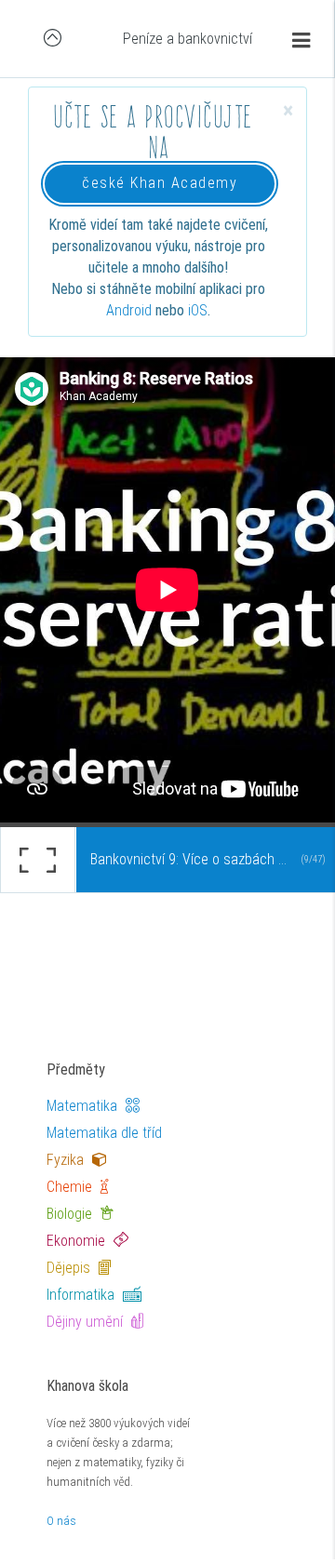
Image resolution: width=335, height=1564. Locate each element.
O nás (61, 1521)
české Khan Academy (159, 183)
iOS (198, 310)
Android (129, 310)
